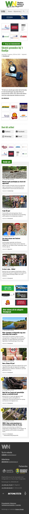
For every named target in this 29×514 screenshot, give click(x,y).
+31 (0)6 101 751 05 (7, 485)
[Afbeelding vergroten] (14, 73)
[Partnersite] (7, 471)
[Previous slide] (2, 493)
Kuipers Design (19, 509)
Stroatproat (6, 56)
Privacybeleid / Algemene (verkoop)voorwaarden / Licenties (11, 504)
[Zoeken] (24, 11)
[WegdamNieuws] (14, 4)
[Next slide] (26, 493)
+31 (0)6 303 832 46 (7, 488)
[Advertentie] (5, 27)
